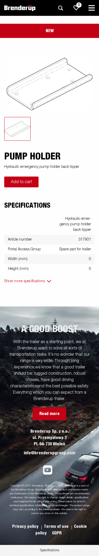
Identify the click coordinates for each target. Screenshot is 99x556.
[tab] (17, 129)
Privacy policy (26, 526)
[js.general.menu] (91, 8)
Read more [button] (49, 414)
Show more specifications (24, 281)
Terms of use (57, 526)
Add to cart (21, 182)
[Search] (60, 8)
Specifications (49, 550)
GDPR (57, 533)
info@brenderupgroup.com (49, 453)
